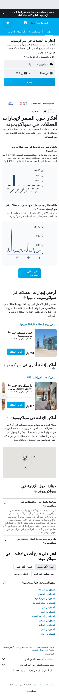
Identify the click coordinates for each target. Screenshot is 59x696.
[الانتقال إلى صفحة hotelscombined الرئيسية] (36, 22)
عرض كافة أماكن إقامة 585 (41, 377)
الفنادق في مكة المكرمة (44, 602)
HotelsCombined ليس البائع (39, 659)
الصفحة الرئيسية (46, 684)
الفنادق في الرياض (47, 620)
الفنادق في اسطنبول (46, 593)
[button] (3, 13)
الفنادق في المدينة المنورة (44, 616)
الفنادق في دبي (49, 607)
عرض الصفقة (16, 351)
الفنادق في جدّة (48, 633)
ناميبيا (34, 684)
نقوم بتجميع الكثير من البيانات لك (37, 664)
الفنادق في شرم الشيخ (45, 598)
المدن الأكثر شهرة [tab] (23, 566)
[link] (29, 273)
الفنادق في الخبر (48, 611)
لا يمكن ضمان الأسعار (41, 650)
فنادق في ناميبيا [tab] (21, 573)
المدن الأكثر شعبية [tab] (45, 566)
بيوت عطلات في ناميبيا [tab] (44, 573)
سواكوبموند (18, 684)
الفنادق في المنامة (47, 624)
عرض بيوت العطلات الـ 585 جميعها (38, 324)
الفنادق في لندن (48, 629)
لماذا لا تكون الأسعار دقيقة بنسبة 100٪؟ (33, 670)
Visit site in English (28, 15)
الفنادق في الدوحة (47, 589)
